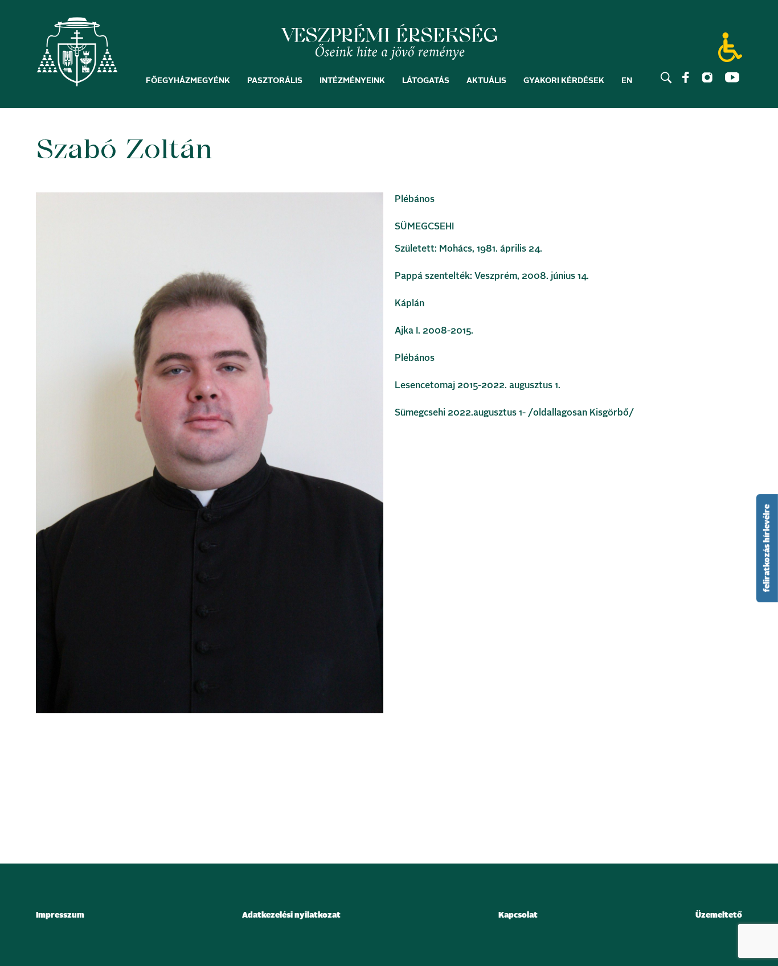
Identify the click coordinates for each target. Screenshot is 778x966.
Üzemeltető (718, 915)
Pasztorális (274, 81)
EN (626, 81)
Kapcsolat (518, 915)
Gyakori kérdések (563, 81)
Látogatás (425, 81)
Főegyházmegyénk (188, 81)
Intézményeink (352, 81)
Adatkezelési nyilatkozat (291, 915)
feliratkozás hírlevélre (767, 548)
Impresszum (60, 915)
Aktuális (486, 81)
